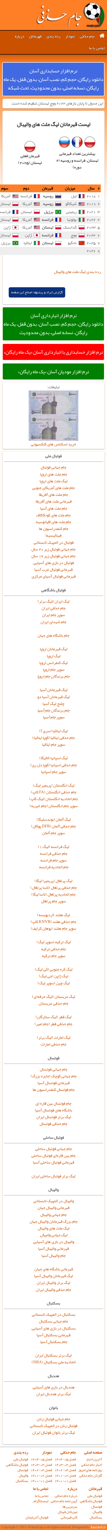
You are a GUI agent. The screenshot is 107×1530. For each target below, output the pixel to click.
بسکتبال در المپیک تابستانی (53, 1314)
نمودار (70, 36)
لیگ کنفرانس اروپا (53, 663)
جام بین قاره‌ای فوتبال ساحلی (53, 1156)
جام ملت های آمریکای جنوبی (53, 488)
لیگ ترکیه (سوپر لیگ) (54, 942)
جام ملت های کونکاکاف (53, 515)
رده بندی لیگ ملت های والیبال (77, 272)
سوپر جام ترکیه (53, 956)
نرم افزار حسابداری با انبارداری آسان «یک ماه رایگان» (53, 352)
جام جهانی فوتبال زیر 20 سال (53, 549)
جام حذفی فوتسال (53, 1124)
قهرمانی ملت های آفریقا (54, 501)
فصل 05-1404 (65, 1459)
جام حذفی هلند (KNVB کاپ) (53, 922)
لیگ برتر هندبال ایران (53, 1394)
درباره (19, 36)
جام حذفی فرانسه (53, 853)
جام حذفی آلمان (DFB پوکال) (53, 826)
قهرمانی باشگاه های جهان (53, 1269)
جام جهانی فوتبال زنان (53, 1419)
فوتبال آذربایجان (36, 1517)
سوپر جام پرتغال (53, 901)
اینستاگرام (41, 1501)
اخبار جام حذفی (91, 1464)
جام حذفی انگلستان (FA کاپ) (53, 792)
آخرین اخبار (94, 1459)
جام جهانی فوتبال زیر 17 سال (53, 556)
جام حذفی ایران (54, 608)
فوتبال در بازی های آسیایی (53, 563)
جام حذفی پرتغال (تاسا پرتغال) (53, 888)
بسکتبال (22, 1480)
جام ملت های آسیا (53, 508)
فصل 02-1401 (65, 1475)
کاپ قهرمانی (69, 1517)
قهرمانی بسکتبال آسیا (53, 1335)
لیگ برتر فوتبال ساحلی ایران (53, 1176)
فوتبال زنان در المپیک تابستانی (53, 1426)
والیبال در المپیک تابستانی (53, 1201)
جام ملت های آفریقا (53, 495)
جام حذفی (87, 36)
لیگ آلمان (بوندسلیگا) (54, 819)
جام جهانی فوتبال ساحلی (53, 1149)
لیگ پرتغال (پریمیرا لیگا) (53, 881)
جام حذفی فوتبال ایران (70, 15)
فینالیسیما (53, 535)
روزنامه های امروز (90, 1470)
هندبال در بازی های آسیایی (54, 1387)
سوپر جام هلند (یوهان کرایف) (53, 928)
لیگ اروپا (53, 656)
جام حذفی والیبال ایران (53, 1290)
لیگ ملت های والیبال (53, 1228)
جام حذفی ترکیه (53, 949)
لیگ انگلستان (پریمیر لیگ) (53, 785)
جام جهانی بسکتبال (53, 1321)
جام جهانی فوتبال (53, 467)
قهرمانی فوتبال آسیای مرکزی (54, 576)
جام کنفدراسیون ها (53, 529)
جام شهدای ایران (53, 622)
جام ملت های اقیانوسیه (53, 522)
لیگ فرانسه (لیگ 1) (53, 847)
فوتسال (22, 1470)
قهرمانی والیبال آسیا (53, 1249)
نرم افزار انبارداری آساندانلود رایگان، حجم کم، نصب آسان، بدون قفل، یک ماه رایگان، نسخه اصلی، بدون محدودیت (53, 323)
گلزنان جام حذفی (90, 1475)
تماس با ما (97, 48)
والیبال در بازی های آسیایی (53, 1242)
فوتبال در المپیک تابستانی (54, 542)
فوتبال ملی (20, 1459)
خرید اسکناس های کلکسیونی (53, 444)
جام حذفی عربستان (53, 1003)
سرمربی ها (69, 1506)
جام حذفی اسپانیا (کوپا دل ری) (53, 765)
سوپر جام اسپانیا (53, 772)
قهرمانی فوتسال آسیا (54, 1083)
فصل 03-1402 (65, 1470)
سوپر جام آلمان (53, 833)
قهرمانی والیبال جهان (53, 1208)
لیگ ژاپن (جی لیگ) (53, 976)
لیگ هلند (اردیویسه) (53, 915)
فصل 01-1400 (65, 1480)
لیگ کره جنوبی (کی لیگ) (53, 969)
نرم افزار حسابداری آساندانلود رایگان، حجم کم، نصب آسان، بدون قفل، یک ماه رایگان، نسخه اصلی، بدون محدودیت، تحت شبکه (53, 79)
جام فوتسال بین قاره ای (53, 1103)
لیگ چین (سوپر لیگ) (54, 983)
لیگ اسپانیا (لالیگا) (53, 758)
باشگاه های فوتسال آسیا (53, 1110)
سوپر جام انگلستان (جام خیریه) (54, 806)
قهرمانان (35, 36)
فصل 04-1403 (65, 1464)
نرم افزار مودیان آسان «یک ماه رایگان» (53, 371)
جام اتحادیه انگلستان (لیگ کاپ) (53, 799)
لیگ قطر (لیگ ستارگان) (53, 1017)
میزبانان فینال (67, 1511)
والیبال (23, 1475)
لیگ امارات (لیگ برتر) (53, 1037)
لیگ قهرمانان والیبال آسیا (53, 1276)
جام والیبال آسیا (54, 1256)
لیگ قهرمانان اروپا (53, 649)
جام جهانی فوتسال (53, 1069)
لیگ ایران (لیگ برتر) (53, 601)
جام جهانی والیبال (53, 1215)
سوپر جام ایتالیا (53, 744)
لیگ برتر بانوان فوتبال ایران (53, 1432)
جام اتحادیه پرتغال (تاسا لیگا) (53, 894)
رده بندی (53, 36)
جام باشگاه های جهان (53, 635)
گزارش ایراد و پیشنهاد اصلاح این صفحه (37, 292)
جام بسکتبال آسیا (53, 1342)
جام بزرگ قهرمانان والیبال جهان (54, 1221)
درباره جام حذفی (66, 1495)
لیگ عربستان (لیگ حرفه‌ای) (53, 997)
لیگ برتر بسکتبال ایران (53, 1355)
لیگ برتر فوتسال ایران (53, 1117)
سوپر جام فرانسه (53, 860)
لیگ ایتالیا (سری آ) (53, 731)
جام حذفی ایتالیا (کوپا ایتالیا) (53, 738)
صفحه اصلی (93, 1452)
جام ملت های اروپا (53, 474)
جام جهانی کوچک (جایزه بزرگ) (54, 1076)
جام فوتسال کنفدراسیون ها (54, 1090)
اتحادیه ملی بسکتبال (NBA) (54, 1362)
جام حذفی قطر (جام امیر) (53, 1024)
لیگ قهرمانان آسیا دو (53, 697)
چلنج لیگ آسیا (53, 704)
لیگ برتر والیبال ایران (53, 1283)
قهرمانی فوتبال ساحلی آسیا (53, 1162)
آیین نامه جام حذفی (64, 1501)
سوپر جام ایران (53, 615)
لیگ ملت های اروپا (53, 481)
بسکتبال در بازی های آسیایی (54, 1328)
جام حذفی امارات (53, 1044)
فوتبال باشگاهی (17, 1464)
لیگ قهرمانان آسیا (53, 690)
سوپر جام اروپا (53, 669)
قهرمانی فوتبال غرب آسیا (53, 569)
